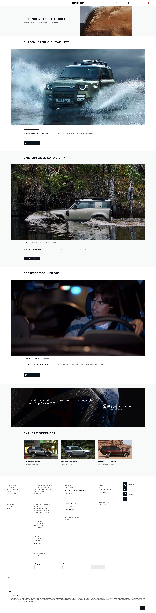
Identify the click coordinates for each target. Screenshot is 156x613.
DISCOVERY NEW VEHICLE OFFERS (42, 504)
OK (143, 608)
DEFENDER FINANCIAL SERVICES (41, 502)
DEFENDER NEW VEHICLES (40, 549)
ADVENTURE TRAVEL (103, 500)
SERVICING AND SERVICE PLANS (72, 495)
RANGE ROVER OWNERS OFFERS (41, 487)
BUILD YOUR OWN (33, 142)
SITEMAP (50, 587)
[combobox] (21, 567)
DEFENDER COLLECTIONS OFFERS (41, 500)
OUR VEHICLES (10, 504)
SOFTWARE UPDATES (70, 519)
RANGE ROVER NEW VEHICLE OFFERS (42, 483)
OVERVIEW (36, 534)
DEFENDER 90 (10, 500)
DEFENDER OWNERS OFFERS (40, 497)
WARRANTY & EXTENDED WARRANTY (73, 500)
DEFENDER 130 (10, 495)
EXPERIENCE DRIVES (103, 498)
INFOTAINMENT (68, 515)
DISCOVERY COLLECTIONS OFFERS (42, 510)
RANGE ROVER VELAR (12, 487)
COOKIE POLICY (43, 587)
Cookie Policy (140, 599)
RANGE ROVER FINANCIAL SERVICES (42, 491)
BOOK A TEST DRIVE (38, 521)
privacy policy (106, 599)
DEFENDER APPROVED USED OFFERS (42, 495)
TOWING (9, 508)
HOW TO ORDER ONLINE (39, 525)
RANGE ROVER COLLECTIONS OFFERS (42, 489)
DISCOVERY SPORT (11, 493)
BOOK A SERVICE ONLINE (70, 493)
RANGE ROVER (10, 483)
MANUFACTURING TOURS (105, 502)
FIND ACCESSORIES (38, 555)
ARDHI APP (101, 485)
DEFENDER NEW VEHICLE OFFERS (41, 493)
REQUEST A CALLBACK (39, 523)
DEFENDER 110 (10, 497)
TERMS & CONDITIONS (18, 587)
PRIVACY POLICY (35, 587)
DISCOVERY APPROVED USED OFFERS (42, 506)
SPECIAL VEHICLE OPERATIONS (14, 502)
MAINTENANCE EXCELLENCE (71, 498)
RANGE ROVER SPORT (12, 485)
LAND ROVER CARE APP (70, 487)
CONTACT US (37, 540)
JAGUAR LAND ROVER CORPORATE (61, 587)
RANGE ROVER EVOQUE (12, 489)
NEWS (100, 487)
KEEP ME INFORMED (38, 527)
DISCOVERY (10, 491)
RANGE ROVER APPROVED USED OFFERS (43, 485)
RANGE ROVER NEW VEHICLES (41, 546)
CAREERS (9, 587)
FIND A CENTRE (102, 504)
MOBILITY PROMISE (69, 506)
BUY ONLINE (37, 519)
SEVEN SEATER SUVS (12, 506)
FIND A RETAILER (98, 567)
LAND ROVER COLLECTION (40, 553)
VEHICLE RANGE (37, 538)
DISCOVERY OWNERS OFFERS (40, 508)
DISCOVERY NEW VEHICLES (40, 551)
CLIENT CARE (68, 485)
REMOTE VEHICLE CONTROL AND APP (73, 517)
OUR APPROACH (37, 536)
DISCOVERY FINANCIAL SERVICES (41, 512)
